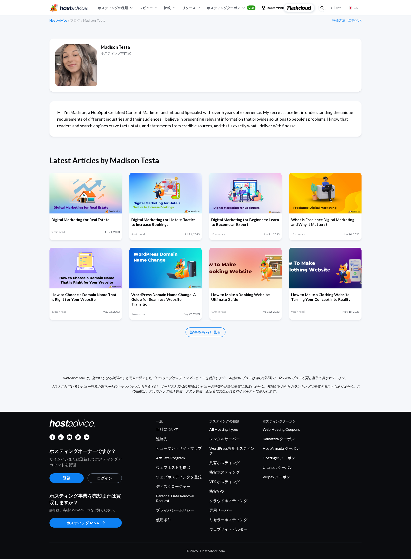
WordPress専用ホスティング (231, 450)
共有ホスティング (224, 462)
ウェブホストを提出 (173, 467)
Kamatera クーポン (279, 438)
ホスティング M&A (82, 522)
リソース (189, 8)
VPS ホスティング (224, 481)
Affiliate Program (170, 457)
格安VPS (216, 491)
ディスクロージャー (173, 486)
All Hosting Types (224, 429)
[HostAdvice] (68, 8)
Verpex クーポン (276, 477)
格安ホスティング (224, 472)
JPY (335, 8)
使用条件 (163, 519)
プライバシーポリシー (175, 510)
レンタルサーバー (224, 438)
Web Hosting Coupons (281, 429)
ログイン (104, 478)
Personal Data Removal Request (175, 498)
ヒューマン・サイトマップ (179, 448)
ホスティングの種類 (113, 8)
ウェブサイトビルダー (228, 529)
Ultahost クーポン (278, 467)
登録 (66, 478)
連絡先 (161, 438)
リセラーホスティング (228, 519)
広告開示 (355, 20)
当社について (167, 429)
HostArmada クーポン (281, 448)
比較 (167, 8)
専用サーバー (220, 510)
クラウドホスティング (228, 500)
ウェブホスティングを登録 (179, 477)
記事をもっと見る (205, 332)
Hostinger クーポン (279, 457)
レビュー (146, 8)
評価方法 (338, 20)
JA (356, 8)
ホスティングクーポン (230, 8)
